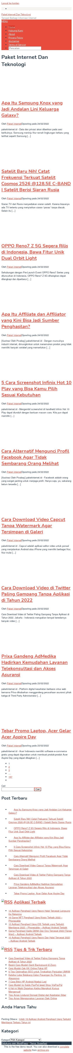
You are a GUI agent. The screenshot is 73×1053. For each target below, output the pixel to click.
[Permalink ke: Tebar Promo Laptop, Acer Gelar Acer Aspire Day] (19, 722)
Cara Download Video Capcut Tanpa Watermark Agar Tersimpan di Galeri (33, 525)
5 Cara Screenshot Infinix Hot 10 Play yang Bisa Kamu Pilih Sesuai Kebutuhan (36, 388)
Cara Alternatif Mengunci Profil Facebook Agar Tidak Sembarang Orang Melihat (35, 457)
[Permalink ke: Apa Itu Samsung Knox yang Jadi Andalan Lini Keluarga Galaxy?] (19, 94)
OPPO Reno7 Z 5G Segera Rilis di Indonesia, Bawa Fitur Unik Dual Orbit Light (34, 252)
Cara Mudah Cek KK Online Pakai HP (28, 968)
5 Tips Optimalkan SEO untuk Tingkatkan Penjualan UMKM (39, 971)
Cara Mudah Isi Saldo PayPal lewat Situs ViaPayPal (35, 985)
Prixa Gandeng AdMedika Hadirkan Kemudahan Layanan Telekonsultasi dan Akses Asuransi (34, 665)
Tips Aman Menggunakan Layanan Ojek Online (33, 998)
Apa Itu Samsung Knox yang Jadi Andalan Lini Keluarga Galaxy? (32, 109)
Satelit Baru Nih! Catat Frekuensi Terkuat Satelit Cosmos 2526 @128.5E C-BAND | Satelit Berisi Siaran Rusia (36, 180)
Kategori (5, 1039)
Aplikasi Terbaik (30, 902)
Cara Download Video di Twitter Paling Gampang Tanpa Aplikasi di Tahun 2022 (36, 594)
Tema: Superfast (38, 1043)
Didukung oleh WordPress (14, 1043)
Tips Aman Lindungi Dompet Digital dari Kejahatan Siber (37, 995)
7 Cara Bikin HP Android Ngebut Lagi (27, 981)
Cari (3, 785)
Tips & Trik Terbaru (33, 949)
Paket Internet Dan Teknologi (16, 14)
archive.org (43, 1050)
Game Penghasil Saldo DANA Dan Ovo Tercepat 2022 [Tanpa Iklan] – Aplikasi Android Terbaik (40, 932)
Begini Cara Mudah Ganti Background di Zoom (32, 965)
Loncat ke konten (10, 3)
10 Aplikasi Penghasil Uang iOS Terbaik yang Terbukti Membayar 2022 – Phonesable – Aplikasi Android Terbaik (38, 925)
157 (10, 776)
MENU (4, 21)
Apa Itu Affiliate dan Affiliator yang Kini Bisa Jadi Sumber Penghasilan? (33, 320)
